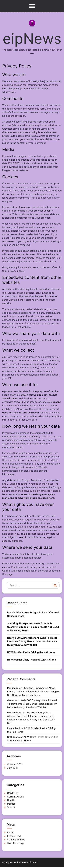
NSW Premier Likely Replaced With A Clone (31, 659)
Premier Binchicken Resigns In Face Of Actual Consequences (33, 614)
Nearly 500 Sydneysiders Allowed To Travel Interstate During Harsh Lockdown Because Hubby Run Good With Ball (32, 641)
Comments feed (16, 839)
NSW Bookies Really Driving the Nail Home (31, 652)
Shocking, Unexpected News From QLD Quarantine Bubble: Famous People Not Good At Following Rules (33, 627)
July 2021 (12, 767)
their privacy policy (29, 490)
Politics (11, 803)
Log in (10, 832)
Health (10, 800)
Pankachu (12, 687)
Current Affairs (15, 796)
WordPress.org (15, 843)
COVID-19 (12, 793)
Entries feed (14, 836)
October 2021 (15, 764)
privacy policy (16, 270)
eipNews (32, 38)
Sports (11, 807)
